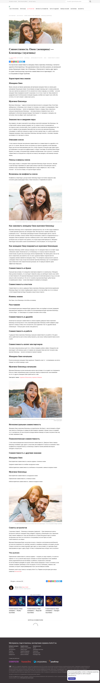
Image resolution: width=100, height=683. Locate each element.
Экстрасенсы (12, 649)
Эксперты (81, 8)
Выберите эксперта (13, 646)
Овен (45, 57)
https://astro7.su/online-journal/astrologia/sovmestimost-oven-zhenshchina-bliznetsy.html (10, 314)
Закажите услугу (37, 646)
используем (73, 672)
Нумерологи (12, 654)
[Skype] (20, 62)
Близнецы (26, 57)
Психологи (11, 652)
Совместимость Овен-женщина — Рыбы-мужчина (16, 610)
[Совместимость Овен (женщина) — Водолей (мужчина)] (35, 601)
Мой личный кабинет (23, 1)
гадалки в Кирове (37, 377)
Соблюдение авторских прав (26, 677)
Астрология (30, 8)
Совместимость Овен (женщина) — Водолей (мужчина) (34, 610)
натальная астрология (36, 57)
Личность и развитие (42, 8)
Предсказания (36, 652)
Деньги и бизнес (24, 654)
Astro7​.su (17, 676)
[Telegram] (22, 62)
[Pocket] (18, 62)
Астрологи (11, 647)
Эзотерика (74, 8)
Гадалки (11, 651)
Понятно (71, 678)
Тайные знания (64, 8)
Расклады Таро (36, 654)
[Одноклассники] (12, 62)
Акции (34, 647)
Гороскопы (35, 651)
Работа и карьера (24, 652)
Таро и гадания (54, 8)
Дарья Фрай (13, 57)
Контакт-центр (32, 1)
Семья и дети (23, 649)
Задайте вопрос (24, 646)
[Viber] (14, 62)
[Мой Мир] (24, 62)
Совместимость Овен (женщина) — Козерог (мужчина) (52, 610)
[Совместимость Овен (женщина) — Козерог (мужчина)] (53, 601)
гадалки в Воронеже (25, 377)
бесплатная (17, 571)
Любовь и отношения (25, 647)
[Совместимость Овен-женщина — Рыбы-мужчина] (17, 601)
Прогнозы (23, 8)
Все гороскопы (14, 8)
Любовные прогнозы (38, 649)
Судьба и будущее (24, 651)
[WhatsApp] (16, 62)
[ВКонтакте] (10, 62)
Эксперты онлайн (13, 1)
